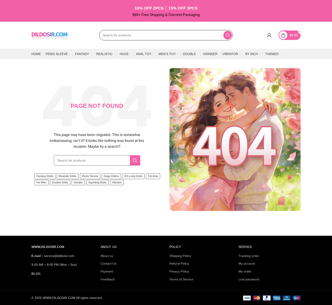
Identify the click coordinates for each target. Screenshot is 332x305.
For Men (41, 182)
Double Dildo (60, 182)
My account (246, 263)
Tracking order (248, 256)
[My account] (269, 35)
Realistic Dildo (68, 176)
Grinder (78, 182)
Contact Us (108, 263)
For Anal (153, 176)
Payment (107, 271)
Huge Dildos (111, 176)
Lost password (248, 279)
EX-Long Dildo (133, 176)
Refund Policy (179, 263)
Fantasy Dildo (44, 176)
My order (244, 271)
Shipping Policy (180, 256)
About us (107, 256)
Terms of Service (181, 279)
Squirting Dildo (97, 182)
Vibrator (117, 182)
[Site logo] (49, 35)
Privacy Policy (179, 271)
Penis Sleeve (90, 176)
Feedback (108, 279)
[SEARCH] (227, 35)
